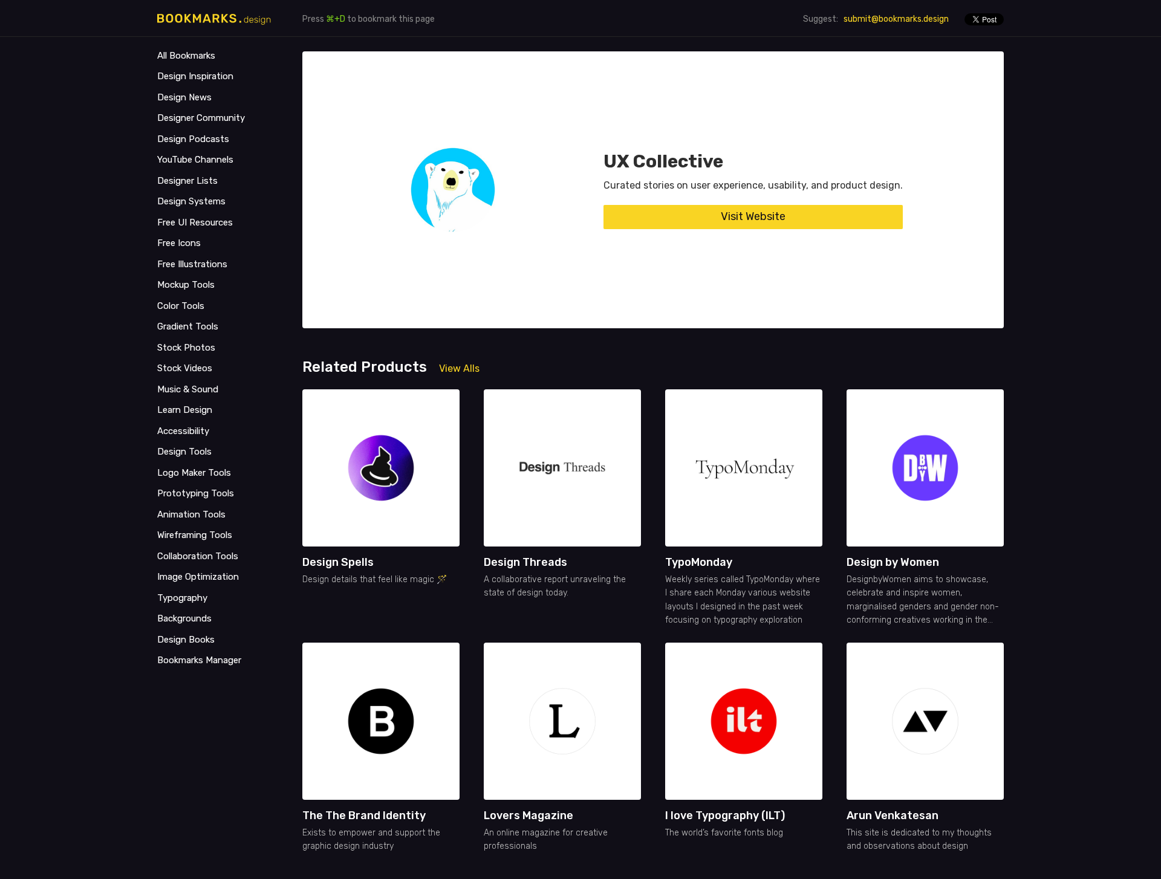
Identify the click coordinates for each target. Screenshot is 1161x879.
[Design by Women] (925, 468)
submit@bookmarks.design (896, 19)
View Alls (459, 368)
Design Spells (338, 562)
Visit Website (753, 216)
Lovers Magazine (528, 815)
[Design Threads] (562, 468)
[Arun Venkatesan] (925, 721)
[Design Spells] (381, 468)
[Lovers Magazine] (562, 721)
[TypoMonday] (743, 468)
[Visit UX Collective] (453, 189)
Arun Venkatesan (892, 815)
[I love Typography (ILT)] (743, 721)
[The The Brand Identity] (381, 721)
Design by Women (893, 562)
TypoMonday (698, 562)
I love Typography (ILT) (725, 815)
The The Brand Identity (364, 815)
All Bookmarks (186, 55)
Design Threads (525, 562)
